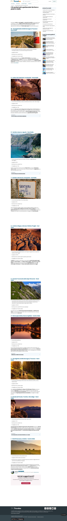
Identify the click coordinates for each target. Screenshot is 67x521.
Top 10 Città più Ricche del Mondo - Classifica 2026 (48, 17)
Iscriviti (54, 1)
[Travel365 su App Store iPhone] (21, 519)
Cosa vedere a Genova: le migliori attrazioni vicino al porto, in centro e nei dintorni (50, 42)
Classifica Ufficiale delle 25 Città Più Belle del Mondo (49, 14)
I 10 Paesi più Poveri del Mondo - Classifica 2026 (47, 19)
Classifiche (29, 3)
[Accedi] (50, 1)
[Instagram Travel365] (48, 508)
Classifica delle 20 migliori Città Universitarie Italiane (47, 12)
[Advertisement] (26, 16)
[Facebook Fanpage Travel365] (45, 508)
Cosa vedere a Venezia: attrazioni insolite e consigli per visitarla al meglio (50, 69)
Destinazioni (18, 3)
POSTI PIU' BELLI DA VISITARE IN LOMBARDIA (18, 116)
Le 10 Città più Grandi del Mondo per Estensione (48, 31)
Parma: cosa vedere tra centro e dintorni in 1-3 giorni (50, 50)
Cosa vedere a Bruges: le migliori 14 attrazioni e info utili (50, 73)
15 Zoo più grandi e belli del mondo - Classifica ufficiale (48, 22)
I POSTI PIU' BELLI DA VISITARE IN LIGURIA (18, 173)
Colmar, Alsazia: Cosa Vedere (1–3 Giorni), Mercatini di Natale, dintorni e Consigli (50, 61)
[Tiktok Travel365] (50, 508)
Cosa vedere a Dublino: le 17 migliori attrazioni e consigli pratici (50, 46)
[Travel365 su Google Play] (14, 519)
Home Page (12, 3)
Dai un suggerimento (25, 483)
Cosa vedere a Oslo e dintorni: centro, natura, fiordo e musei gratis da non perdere (50, 38)
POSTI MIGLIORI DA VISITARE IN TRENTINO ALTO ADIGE (20, 434)
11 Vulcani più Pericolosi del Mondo (48, 24)
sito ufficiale (16, 62)
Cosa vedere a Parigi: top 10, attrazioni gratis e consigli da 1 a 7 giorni (50, 57)
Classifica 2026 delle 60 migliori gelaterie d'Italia (49, 26)
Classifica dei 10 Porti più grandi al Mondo (49, 10)
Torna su (64, 514)
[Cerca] (23, 1)
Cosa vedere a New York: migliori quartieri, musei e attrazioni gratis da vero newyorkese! (49, 53)
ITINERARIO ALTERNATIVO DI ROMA (17, 354)
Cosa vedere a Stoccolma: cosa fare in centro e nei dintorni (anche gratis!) (50, 65)
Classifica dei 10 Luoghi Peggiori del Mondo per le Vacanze (48, 28)
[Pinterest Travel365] (55, 508)
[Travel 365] (15, 1)
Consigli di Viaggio (24, 3)
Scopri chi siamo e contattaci (15, 513)
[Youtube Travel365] (53, 508)
